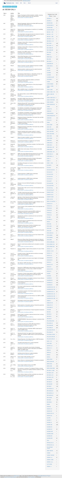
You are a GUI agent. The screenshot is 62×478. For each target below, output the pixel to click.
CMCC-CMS (49, 136)
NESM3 (48, 404)
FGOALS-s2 (49, 214)
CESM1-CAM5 (49, 89)
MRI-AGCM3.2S (50, 395)
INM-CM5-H (49, 318)
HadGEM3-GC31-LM (51, 293)
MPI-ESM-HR (49, 379)
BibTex (31, 17)
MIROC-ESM (49, 366)
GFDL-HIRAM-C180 (50, 244)
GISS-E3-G (49, 271)
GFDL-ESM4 (49, 239)
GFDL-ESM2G (49, 235)
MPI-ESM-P (49, 386)
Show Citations (8, 6)
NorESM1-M (49, 422)
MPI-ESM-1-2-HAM (50, 370)
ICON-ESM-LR (50, 307)
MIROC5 (48, 354)
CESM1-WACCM (50, 102)
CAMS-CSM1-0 (50, 65)
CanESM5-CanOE (50, 77)
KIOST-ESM (49, 343)
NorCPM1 (49, 417)
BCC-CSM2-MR (50, 50)
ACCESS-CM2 (49, 23)
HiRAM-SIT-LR (50, 305)
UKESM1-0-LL (49, 457)
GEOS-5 (48, 221)
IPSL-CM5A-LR (50, 323)
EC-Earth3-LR (49, 178)
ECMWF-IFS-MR (50, 196)
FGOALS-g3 (49, 210)
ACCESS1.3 (49, 20)
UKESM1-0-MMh (50, 459)
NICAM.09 (49, 406)
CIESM (48, 122)
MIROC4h (49, 350)
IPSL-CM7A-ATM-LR (51, 339)
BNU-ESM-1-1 (49, 61)
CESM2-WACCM (50, 113)
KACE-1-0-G (49, 341)
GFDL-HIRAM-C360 (50, 246)
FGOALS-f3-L (49, 205)
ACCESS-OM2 (49, 27)
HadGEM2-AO (49, 280)
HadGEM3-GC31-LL (51, 291)
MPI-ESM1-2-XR (50, 377)
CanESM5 (49, 74)
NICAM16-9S (49, 415)
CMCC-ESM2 (49, 138)
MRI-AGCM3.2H (50, 390)
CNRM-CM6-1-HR (50, 147)
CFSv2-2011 (49, 120)
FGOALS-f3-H (49, 203)
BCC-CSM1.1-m (50, 45)
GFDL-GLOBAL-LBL (50, 242)
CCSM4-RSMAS (50, 83)
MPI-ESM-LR (49, 381)
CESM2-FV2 (49, 108)
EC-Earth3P (49, 181)
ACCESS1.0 (49, 18)
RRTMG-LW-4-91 (50, 442)
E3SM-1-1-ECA (50, 163)
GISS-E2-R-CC (50, 269)
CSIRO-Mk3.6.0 (50, 154)
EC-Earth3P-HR (50, 183)
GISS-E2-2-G (49, 255)
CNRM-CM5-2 (49, 142)
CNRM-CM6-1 (49, 145)
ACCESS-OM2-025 (50, 29)
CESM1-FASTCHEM (51, 99)
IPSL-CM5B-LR (50, 327)
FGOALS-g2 (49, 208)
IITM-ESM (49, 309)
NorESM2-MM (49, 438)
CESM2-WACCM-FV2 (51, 115)
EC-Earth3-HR (49, 176)
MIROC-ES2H (49, 359)
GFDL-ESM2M (49, 237)
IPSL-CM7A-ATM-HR (51, 336)
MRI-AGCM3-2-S (50, 393)
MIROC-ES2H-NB (50, 361)
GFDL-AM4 (49, 223)
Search (29, 3)
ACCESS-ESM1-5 (50, 25)
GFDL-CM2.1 (49, 226)
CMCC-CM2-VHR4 (50, 133)
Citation (19, 17)
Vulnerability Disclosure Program (44, 475)
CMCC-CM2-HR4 (50, 129)
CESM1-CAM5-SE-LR (51, 97)
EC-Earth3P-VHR (50, 185)
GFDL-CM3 (49, 228)
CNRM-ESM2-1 (50, 149)
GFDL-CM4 (49, 230)
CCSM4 (48, 81)
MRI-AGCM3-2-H (50, 388)
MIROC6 (48, 357)
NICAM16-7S (49, 408)
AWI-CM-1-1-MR (50, 36)
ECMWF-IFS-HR (50, 192)
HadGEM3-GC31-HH (51, 287)
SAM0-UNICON (50, 450)
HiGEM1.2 (49, 300)
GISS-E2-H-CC (50, 264)
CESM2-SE (49, 111)
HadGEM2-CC (49, 282)
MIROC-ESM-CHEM (51, 368)
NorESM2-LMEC (50, 433)
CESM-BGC (49, 117)
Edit (21, 3)
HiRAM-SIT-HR (50, 302)
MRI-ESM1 (49, 399)
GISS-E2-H (49, 262)
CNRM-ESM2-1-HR (50, 151)
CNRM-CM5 (49, 140)
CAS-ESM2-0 (49, 79)
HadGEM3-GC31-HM (51, 289)
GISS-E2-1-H (49, 253)
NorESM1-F (49, 420)
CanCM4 (48, 70)
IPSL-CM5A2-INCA (50, 320)
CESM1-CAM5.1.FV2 (51, 91)
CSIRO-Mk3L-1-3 (50, 156)
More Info (23, 17)
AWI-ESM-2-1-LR (50, 41)
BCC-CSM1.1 (49, 43)
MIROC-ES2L (49, 363)
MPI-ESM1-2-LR (50, 375)
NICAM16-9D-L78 (50, 413)
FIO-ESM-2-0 (49, 219)
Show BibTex (14, 6)
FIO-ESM (48, 217)
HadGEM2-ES (49, 284)
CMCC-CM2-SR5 (50, 131)
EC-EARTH (49, 165)
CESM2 (48, 106)
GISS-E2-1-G (49, 248)
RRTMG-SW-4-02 (50, 445)
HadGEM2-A (49, 278)
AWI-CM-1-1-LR (50, 34)
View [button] (24, 3)
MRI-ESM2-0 (49, 402)
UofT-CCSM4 (49, 464)
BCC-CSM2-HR (50, 47)
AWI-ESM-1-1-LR (50, 38)
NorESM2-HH (49, 426)
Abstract (27, 17)
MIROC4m (49, 352)
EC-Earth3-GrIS (50, 174)
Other (48, 440)
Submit (17, 3)
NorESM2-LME (50, 431)
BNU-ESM (49, 59)
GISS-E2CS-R (49, 260)
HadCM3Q (49, 275)
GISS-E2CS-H (49, 257)
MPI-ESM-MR (49, 384)
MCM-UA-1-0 (49, 348)
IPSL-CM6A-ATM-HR (51, 329)
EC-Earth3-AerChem (51, 169)
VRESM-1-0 (49, 466)
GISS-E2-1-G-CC (50, 251)
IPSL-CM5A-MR (50, 325)
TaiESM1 (48, 452)
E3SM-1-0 (49, 158)
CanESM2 (49, 72)
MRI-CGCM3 (49, 397)
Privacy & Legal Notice (31, 477)
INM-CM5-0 (49, 316)
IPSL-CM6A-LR (50, 332)
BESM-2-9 (49, 54)
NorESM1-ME (49, 424)
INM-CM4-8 (49, 314)
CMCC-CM (49, 127)
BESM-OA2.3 (49, 56)
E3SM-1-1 (49, 160)
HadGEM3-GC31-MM (51, 298)
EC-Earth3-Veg (50, 187)
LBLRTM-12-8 (49, 345)
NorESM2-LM (49, 429)
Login (56, 3)
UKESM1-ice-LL (50, 462)
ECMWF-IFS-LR (50, 194)
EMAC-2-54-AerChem (51, 201)
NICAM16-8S (49, 411)
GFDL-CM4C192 (50, 233)
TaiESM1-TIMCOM (50, 455)
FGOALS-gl (49, 212)
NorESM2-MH (49, 435)
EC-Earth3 (49, 167)
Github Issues (16, 475)
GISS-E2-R (49, 266)
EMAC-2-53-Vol (50, 199)
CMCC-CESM (49, 124)
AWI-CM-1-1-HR (50, 32)
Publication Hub (10, 3)
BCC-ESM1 (49, 52)
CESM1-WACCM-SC (51, 104)
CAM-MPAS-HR (50, 63)
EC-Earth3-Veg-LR (50, 190)
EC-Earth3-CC (49, 172)
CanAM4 (48, 68)
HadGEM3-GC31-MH (51, 296)
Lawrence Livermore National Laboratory (10, 477)
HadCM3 (48, 273)
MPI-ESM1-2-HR (50, 372)
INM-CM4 (49, 311)
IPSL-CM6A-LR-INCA (51, 334)
